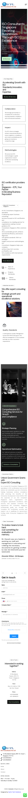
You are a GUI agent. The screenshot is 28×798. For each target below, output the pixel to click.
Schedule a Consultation (11, 464)
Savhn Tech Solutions (14, 792)
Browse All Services (10, 97)
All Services (6, 59)
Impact (8, 127)
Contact (3, 772)
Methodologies (11, 150)
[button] (3, 572)
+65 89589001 (14, 696)
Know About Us (7, 261)
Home (2, 766)
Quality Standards (10, 330)
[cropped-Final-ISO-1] (8, 4)
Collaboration (10, 109)
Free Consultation (14, 702)
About (2, 769)
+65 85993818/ (14, 694)
